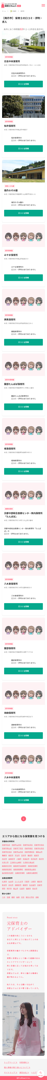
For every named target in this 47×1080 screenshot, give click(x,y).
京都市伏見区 (7, 852)
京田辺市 (26, 859)
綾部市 (10, 855)
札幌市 (4, 881)
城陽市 (36, 855)
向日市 (4, 859)
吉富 (8, 897)
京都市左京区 (28, 845)
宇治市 (17, 855)
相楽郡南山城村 (30, 869)
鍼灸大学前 (30, 897)
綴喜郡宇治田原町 (19, 866)
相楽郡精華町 (18, 869)
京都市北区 (6, 845)
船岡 (18, 897)
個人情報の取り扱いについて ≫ (17, 1067)
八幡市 (18, 859)
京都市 (39, 885)
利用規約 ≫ (24, 1062)
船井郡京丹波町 (7, 873)
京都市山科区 (18, 852)
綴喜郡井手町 (7, 866)
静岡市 (25, 885)
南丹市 (22, 11)
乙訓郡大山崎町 (15, 862)
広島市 (22, 888)
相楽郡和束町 (7, 869)
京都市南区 (29, 848)
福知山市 (39, 852)
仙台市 (10, 881)
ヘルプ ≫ (35, 1072)
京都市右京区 (39, 848)
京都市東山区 (7, 848)
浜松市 (10, 885)
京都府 (14, 11)
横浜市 (39, 881)
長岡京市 (11, 859)
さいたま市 (19, 881)
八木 (3, 897)
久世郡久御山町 (28, 862)
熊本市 (34, 888)
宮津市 (23, 855)
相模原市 (18, 885)
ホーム (4, 11)
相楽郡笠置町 (33, 866)
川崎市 (33, 881)
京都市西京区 (29, 852)
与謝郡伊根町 (20, 873)
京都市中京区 (39, 845)
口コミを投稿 (23, 84)
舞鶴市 (4, 855)
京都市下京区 (18, 848)
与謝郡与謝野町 (32, 873)
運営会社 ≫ (24, 1072)
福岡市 (28, 888)
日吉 (22, 897)
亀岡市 (30, 855)
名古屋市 (32, 885)
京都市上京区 (16, 845)
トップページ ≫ (10, 1062)
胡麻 (37, 897)
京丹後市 (34, 859)
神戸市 (9, 888)
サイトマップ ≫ (10, 1072)
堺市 (3, 888)
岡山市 (15, 888)
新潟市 (4, 885)
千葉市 (26, 881)
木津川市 (5, 862)
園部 (13, 897)
